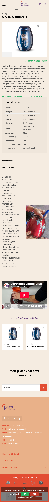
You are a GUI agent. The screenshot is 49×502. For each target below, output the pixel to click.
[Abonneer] (43, 387)
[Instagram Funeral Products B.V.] (9, 418)
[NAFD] (8, 482)
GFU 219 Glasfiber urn (35, 347)
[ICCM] (24, 482)
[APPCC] (41, 483)
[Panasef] (16, 483)
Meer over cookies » (25, 497)
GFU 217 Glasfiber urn (15, 9)
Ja (25, 494)
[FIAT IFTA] (33, 483)
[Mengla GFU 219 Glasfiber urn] (36, 334)
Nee (34, 494)
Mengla (5, 13)
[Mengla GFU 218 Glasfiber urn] (13, 334)
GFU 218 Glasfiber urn (12, 347)
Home (4, 9)
